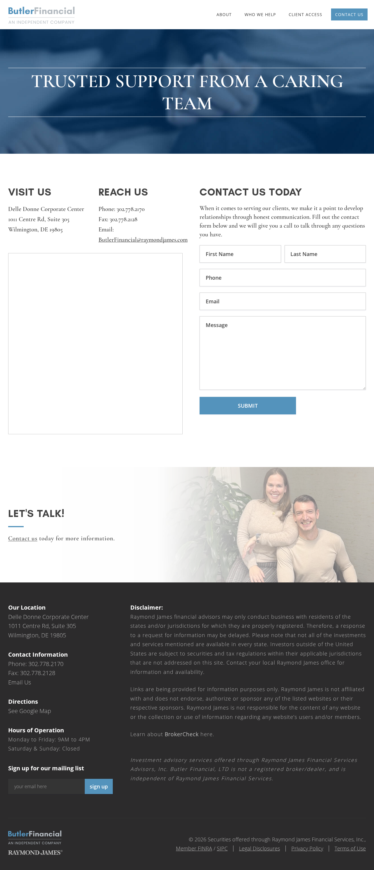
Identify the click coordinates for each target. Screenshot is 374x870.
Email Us (19, 682)
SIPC (222, 848)
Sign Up (99, 786)
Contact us (22, 538)
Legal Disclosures (259, 848)
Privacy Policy (307, 848)
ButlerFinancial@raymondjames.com (143, 239)
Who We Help (260, 14)
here (189, 734)
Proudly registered (334, 866)
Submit (248, 405)
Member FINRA (194, 848)
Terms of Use (350, 848)
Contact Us (349, 14)
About (224, 14)
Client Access (305, 14)
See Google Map (29, 711)
